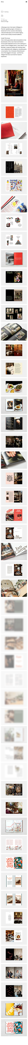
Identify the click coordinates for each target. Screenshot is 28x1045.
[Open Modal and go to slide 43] (14, 881)
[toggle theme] (26, 1)
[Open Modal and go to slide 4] (14, 167)
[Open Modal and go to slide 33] (14, 698)
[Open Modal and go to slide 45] (14, 917)
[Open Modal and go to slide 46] (14, 936)
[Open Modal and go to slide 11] (14, 295)
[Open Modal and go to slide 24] (14, 533)
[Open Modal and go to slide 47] (14, 954)
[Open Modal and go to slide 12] (14, 313)
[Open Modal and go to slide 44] (14, 899)
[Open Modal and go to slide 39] (14, 808)
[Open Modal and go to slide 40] (14, 826)
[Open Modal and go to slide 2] (14, 130)
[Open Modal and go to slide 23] (14, 515)
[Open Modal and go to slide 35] (14, 734)
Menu (2, 1)
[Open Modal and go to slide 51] (14, 1027)
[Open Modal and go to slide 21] (14, 478)
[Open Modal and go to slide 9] (14, 258)
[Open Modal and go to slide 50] (14, 1009)
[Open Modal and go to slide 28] (14, 606)
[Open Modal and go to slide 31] (14, 661)
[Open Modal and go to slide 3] (14, 149)
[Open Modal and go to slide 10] (14, 277)
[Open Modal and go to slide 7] (14, 222)
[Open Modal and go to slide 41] (14, 844)
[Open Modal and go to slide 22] (14, 496)
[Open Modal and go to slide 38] (14, 789)
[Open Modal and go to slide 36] (14, 753)
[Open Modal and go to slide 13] (14, 332)
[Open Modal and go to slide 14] (14, 350)
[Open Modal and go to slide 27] (14, 588)
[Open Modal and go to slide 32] (14, 679)
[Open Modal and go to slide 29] (14, 625)
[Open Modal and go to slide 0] (14, 83)
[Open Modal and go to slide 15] (14, 368)
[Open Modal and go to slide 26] (14, 570)
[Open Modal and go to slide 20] (14, 460)
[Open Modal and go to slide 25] (14, 551)
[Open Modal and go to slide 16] (14, 387)
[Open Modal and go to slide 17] (14, 405)
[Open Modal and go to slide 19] (14, 441)
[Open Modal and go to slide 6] (14, 203)
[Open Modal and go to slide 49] (14, 991)
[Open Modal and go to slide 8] (14, 240)
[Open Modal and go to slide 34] (14, 716)
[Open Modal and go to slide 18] (14, 423)
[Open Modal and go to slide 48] (14, 972)
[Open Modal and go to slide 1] (14, 112)
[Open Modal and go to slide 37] (14, 771)
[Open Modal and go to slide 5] (14, 185)
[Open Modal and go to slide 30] (14, 643)
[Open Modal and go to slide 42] (14, 863)
